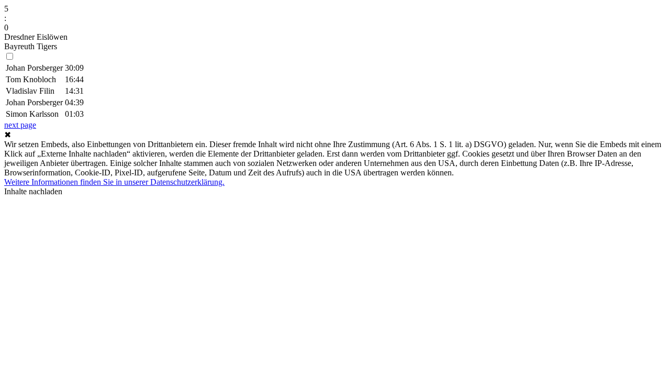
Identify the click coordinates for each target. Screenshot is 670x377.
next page (20, 124)
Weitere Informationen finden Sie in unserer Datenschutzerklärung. (114, 182)
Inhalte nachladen (33, 191)
